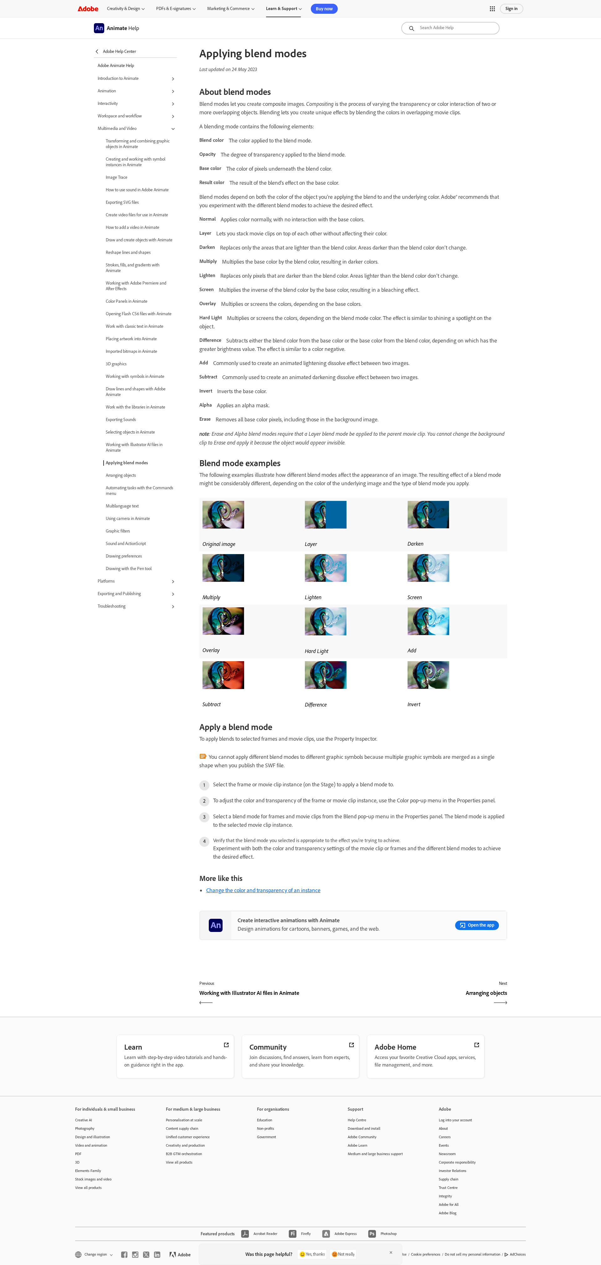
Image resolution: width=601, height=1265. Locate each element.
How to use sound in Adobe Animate (137, 190)
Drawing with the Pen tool (129, 568)
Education (264, 1120)
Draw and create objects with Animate (139, 240)
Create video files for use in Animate (137, 215)
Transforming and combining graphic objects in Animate (138, 143)
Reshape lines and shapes (128, 252)
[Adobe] (88, 8)
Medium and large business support (375, 1154)
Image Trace (116, 177)
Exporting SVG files (122, 202)
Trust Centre (448, 1187)
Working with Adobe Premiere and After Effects (136, 285)
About (443, 1128)
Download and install (364, 1128)
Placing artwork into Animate (131, 339)
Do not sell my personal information (472, 1254)
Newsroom (447, 1154)
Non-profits (265, 1128)
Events (444, 1145)
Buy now (324, 9)
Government (266, 1137)
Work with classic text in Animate (134, 326)
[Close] (391, 1252)
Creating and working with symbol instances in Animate (135, 162)
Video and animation (91, 1145)
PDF (78, 1154)
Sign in (512, 8)
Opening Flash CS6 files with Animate (139, 313)
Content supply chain (182, 1128)
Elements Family (88, 1171)
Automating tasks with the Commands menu (139, 490)
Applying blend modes (127, 462)
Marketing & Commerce (228, 8)
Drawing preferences (124, 556)
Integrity (445, 1196)
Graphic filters (118, 531)
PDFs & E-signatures (173, 8)
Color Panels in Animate (126, 301)
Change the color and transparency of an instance (263, 890)
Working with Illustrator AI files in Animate (134, 447)
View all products (88, 1187)
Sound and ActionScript (126, 543)
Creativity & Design (123, 8)
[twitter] (146, 1255)
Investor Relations (452, 1171)
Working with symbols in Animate (135, 376)
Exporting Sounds (121, 419)
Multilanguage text (122, 506)
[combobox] (450, 28)
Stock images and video (93, 1179)
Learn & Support (281, 8)
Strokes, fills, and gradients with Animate (133, 267)
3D (77, 1162)
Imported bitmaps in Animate (131, 351)
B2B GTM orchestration (184, 1154)
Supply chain (448, 1179)
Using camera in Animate (128, 518)
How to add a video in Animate (132, 227)
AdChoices (518, 1254)
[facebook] (124, 1255)
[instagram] (135, 1255)
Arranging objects (121, 475)
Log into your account (455, 1120)
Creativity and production (185, 1145)
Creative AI (83, 1120)
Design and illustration (92, 1137)
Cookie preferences (425, 1254)
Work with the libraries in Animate (135, 407)
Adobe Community (362, 1137)
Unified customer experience (188, 1137)
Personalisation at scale (184, 1120)
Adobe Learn (357, 1145)
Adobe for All (449, 1204)
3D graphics (116, 364)
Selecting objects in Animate (130, 432)
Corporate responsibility (457, 1162)
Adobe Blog (447, 1213)
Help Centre (357, 1120)
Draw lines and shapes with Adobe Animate (136, 391)
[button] (492, 9)
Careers (445, 1137)
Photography (85, 1128)
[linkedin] (157, 1255)
